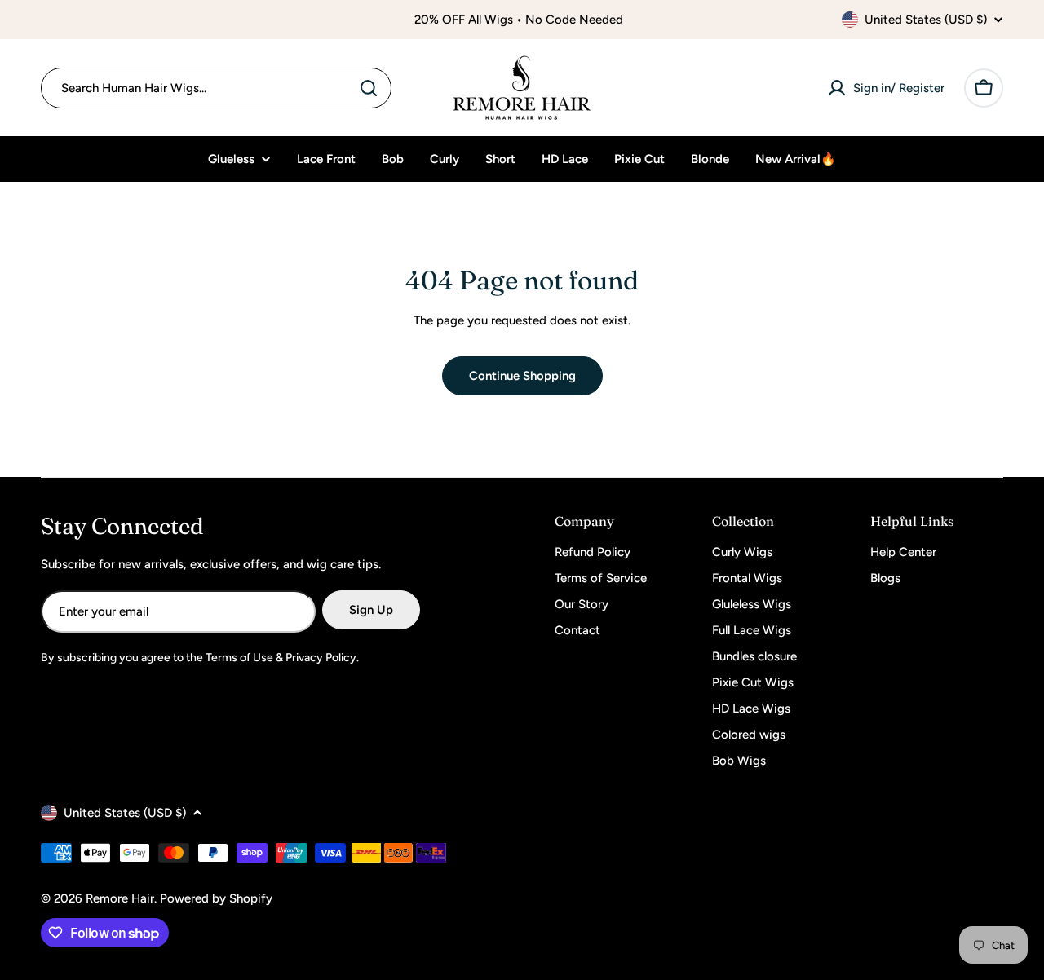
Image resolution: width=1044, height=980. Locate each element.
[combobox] (216, 88)
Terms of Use (239, 657)
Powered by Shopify (216, 898)
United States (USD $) (926, 19)
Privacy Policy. (322, 657)
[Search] (368, 88)
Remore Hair (120, 898)
